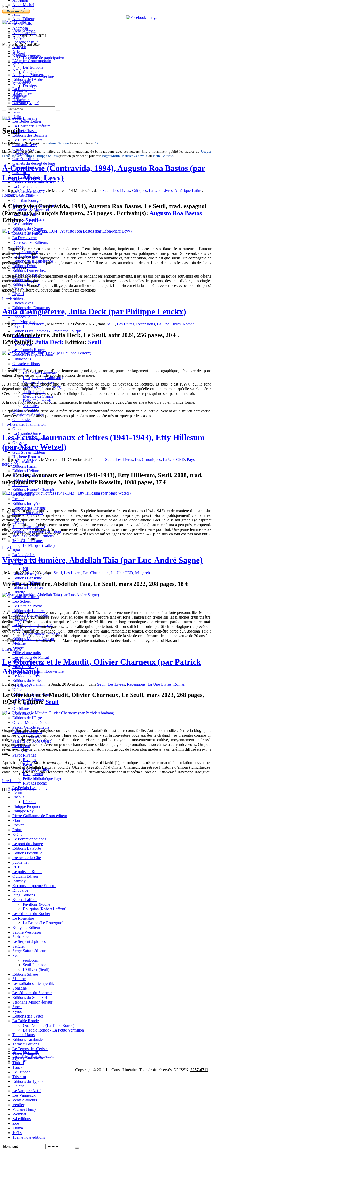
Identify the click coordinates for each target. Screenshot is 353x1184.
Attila (16, 70)
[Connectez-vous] (77, 1148)
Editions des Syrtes (27, 1016)
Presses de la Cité (26, 857)
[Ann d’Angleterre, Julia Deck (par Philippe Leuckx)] (46, 353)
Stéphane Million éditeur (32, 1002)
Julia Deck (49, 342)
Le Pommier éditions (29, 839)
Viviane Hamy (24, 1109)
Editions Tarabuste (27, 1039)
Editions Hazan (24, 466)
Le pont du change (27, 843)
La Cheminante (24, 186)
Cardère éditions (25, 158)
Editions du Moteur (28, 680)
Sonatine (19, 988)
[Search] (4, 110)
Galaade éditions (26, 363)
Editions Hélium (25, 471)
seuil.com (30, 960)
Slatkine (19, 979)
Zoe (15, 1123)
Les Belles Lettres (27, 121)
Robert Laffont (24, 899)
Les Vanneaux (24, 1095)
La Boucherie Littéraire (31, 126)
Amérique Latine (188, 190)
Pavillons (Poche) (37, 904)
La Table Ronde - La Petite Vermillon (53, 1030)
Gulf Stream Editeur (28, 452)
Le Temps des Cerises (30, 1049)
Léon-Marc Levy (31, 190)
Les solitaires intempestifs (33, 983)
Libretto (18, 592)
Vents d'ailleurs (24, 1100)
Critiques (139, 190)
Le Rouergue (23, 918)
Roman (8, 195)
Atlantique (20, 65)
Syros (17, 1011)
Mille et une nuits (26, 652)
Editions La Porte (26, 848)
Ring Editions (23, 895)
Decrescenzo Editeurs (30, 242)
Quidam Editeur (25, 876)
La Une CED (174, 459)
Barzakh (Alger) (25, 102)
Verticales (31, 405)
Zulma (17, 1128)
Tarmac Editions (25, 1044)
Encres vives (22, 303)
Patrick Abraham (30, 684)
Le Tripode (21, 1072)
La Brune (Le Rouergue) (43, 923)
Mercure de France (38, 396)
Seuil (16, 955)
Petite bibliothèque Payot (43, 778)
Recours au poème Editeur (34, 885)
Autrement (21, 84)
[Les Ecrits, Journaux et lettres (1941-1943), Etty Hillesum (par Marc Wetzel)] (66, 493)
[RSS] (14, 22)
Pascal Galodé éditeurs (30, 727)
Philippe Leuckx (30, 324)
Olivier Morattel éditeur (31, 722)
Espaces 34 (21, 317)
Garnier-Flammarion (29, 424)
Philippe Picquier (26, 806)
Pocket (18, 825)
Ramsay (19, 881)
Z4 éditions (21, 1118)
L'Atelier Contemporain (31, 61)
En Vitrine (24, 195)
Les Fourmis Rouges (29, 349)
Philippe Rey (23, 811)
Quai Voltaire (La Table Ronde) (48, 1025)
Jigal (16, 550)
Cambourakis (23, 149)
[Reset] (58, 110)
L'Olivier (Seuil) (36, 969)
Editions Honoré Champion (34, 489)
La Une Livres (161, 190)
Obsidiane (20, 708)
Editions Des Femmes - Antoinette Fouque (47, 331)
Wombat (19, 1114)
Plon (16, 820)
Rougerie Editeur (26, 927)
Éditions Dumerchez (29, 270)
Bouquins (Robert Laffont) (44, 909)
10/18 (17, 1132)
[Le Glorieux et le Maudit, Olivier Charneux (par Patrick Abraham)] (58, 713)
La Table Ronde (25, 1021)
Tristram (19, 1076)
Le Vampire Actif (26, 1090)
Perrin (17, 792)
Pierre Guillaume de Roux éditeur (39, 815)
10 (35, 789)
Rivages (29, 760)
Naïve (17, 690)
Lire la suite (11, 299)
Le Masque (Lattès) (39, 545)
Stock (17, 1007)
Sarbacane (20, 937)
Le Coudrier (22, 224)
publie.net (20, 862)
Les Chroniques (148, 459)
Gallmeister (21, 419)
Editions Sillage (25, 974)
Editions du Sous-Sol (29, 997)
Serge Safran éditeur (28, 951)
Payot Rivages (24, 755)
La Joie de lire (23, 555)
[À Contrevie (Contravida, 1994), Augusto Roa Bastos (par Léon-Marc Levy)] (67, 231)
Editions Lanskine (27, 578)
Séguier (18, 946)
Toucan (18, 1067)
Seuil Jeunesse (34, 965)
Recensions (145, 324)
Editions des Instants (29, 508)
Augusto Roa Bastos (175, 213)
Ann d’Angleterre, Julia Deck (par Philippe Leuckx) (94, 311)
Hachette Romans (26, 457)
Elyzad (18, 294)
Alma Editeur (23, 19)
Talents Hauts (23, 1035)
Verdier (18, 1104)
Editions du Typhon (28, 1081)
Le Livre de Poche (27, 606)
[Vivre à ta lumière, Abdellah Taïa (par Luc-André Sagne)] (50, 595)
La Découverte (24, 238)
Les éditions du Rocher (31, 913)
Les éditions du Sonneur (32, 993)
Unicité (18, 1086)
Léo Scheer (21, 601)
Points (17, 829)
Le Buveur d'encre (27, 140)
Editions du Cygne (27, 228)
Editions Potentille (27, 853)
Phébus (18, 797)
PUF (16, 867)
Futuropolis (21, 359)
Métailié (19, 643)
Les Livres (121, 190)
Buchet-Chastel (24, 130)
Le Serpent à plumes (29, 941)
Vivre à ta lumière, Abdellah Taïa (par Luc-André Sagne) (102, 560)
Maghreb (142, 573)
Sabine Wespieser (26, 932)
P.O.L (17, 834)
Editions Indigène (26, 503)
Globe (17, 429)
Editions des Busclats (29, 135)
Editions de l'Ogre (27, 718)
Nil (25, 568)
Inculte (18, 499)
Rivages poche (35, 783)
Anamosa (20, 28)
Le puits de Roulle (27, 871)
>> (45, 789)
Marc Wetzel (27, 459)
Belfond (19, 112)
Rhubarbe (20, 890)
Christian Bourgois (27, 200)
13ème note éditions (28, 1137)
